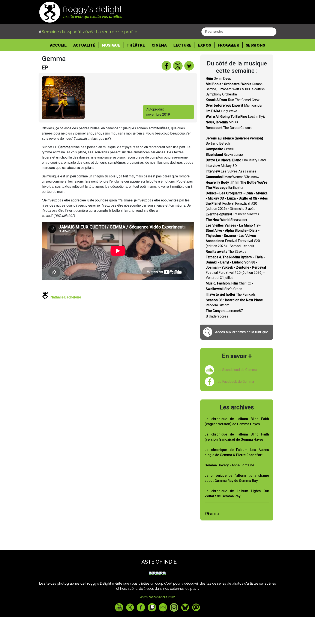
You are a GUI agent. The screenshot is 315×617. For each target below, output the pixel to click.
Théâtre (136, 45)
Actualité (84, 45)
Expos (204, 45)
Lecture (182, 45)
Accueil (60, 45)
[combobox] (239, 32)
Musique (111, 45)
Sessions (255, 45)
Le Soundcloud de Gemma (237, 370)
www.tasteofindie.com (157, 597)
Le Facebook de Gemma (236, 382)
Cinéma (159, 45)
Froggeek (228, 45)
